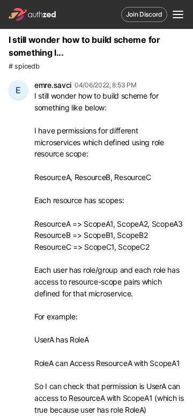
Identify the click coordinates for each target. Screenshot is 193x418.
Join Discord (144, 14)
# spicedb (24, 66)
